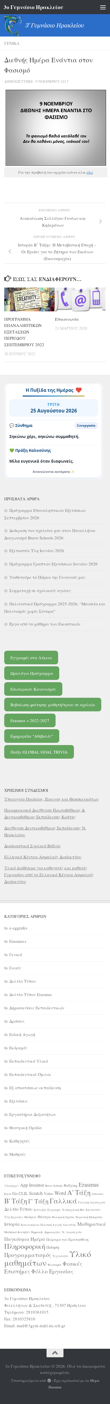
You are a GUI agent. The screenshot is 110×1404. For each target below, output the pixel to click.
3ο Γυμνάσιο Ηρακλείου (33, 7)
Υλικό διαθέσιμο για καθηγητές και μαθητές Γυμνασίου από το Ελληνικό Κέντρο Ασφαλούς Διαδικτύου (49, 874)
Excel (7, 1194)
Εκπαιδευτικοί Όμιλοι (30, 1074)
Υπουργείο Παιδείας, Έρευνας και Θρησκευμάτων (51, 799)
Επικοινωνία (67, 319)
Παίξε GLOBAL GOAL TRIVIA (39, 752)
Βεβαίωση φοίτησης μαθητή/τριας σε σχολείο (52, 704)
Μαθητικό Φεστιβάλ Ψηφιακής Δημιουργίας (32, 1232)
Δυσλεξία (40, 1210)
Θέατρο (44, 1216)
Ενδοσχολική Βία (73, 1210)
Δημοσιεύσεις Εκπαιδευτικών (36, 1008)
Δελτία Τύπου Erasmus (30, 994)
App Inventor (32, 1185)
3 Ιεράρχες (11, 1186)
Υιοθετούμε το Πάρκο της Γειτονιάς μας (47, 577)
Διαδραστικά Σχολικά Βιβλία (32, 845)
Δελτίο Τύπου (18, 1209)
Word (60, 1192)
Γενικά (11, 43)
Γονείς (15, 968)
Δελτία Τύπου (22, 981)
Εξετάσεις (18, 1101)
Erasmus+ (18, 941)
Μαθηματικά (91, 1223)
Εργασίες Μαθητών (24, 1217)
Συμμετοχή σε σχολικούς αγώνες (40, 590)
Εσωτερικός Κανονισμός (33, 689)
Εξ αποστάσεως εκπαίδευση (35, 1087)
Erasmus (89, 1184)
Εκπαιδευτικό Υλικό (28, 1061)
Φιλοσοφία (54, 1265)
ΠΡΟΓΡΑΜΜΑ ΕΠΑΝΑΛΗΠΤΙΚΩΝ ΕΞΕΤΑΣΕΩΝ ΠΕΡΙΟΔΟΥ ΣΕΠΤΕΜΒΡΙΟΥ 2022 (24, 331)
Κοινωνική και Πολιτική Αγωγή (41, 1225)
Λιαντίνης (69, 1225)
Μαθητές (17, 1154)
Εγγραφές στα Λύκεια (31, 657)
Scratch (36, 1193)
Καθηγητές (19, 1141)
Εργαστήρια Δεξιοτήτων (32, 1114)
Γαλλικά (63, 1200)
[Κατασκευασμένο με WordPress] (49, 1380)
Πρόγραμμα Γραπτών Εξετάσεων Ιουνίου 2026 (53, 564)
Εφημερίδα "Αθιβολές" (31, 736)
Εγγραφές (54, 1210)
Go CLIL (20, 1193)
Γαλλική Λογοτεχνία (91, 1202)
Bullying (71, 1185)
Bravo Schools (54, 1186)
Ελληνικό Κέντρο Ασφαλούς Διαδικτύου (42, 857)
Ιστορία (12, 1224)
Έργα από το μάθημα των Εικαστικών (44, 624)
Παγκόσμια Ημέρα (24, 1238)
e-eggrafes (18, 928)
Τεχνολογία (60, 1256)
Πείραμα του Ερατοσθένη (67, 1239)
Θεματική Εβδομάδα (89, 1217)
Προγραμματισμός (27, 1255)
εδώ (90, 172)
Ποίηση (52, 1247)
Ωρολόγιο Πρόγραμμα (31, 673)
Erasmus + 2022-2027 (29, 720)
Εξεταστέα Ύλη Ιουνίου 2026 (36, 550)
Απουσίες (98, 1194)
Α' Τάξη (79, 1192)
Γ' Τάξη (38, 1201)
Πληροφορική (24, 1246)
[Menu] (103, 7)
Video (48, 1193)
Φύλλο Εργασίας (52, 1271)
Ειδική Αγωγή (22, 1034)
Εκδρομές (18, 1047)
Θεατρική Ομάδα (25, 1127)
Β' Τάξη (15, 1200)
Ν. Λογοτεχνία (72, 1232)
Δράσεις (17, 1021)
